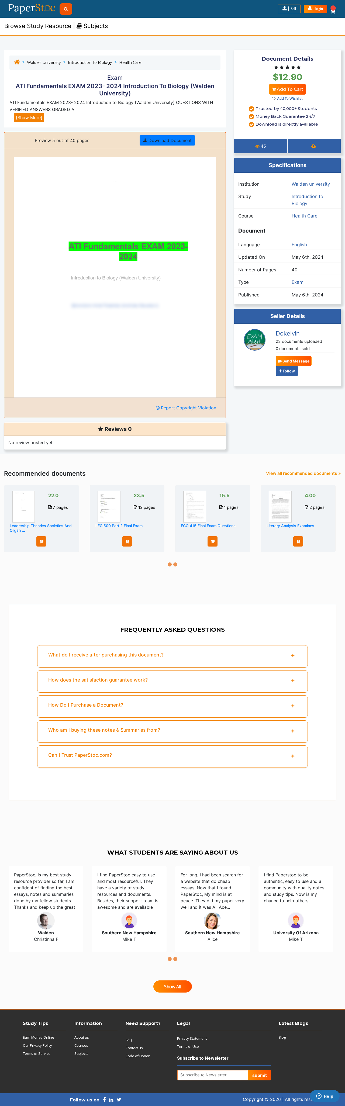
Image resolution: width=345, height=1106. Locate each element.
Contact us (134, 1047)
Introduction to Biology (90, 62)
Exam (297, 282)
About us (81, 1037)
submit (259, 1075)
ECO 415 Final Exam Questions (208, 525)
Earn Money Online (38, 1037)
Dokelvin (288, 333)
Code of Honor (138, 1055)
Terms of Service (36, 1053)
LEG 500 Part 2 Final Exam (119, 525)
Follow (288, 371)
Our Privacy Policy (37, 1045)
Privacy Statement (192, 1038)
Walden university (44, 62)
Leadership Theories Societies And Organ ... (41, 528)
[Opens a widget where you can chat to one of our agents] (325, 1096)
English (299, 244)
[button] (315, 9)
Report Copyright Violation (188, 407)
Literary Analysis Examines (290, 525)
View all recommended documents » (303, 473)
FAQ (129, 1039)
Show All (172, 987)
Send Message (295, 361)
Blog (282, 1037)
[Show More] (29, 117)
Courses (81, 1045)
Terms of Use (188, 1046)
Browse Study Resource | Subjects (56, 25)
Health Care (130, 62)
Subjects (81, 1053)
